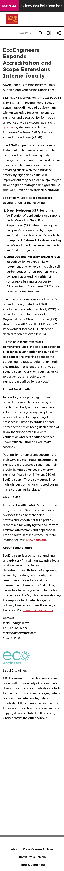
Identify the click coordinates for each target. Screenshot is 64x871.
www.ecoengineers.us (38, 610)
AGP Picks (9, 5)
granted (8, 127)
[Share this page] (58, 33)
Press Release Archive (38, 849)
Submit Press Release (32, 857)
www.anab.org (36, 540)
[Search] (40, 33)
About (15, 849)
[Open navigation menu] (6, 33)
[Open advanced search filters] (49, 33)
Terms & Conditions (32, 865)
